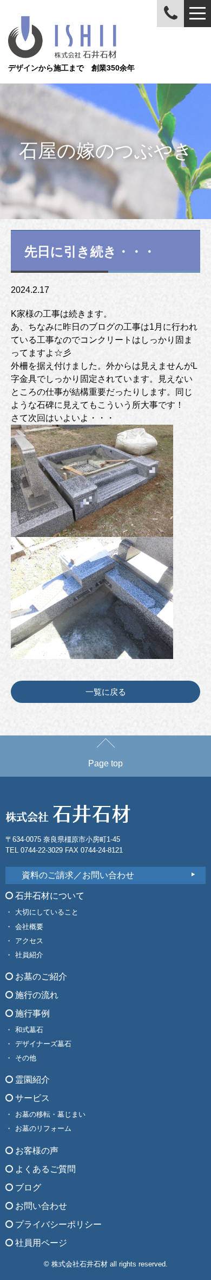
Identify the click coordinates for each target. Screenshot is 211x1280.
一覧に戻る (105, 691)
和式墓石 (29, 1030)
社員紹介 (29, 955)
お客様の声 (35, 1150)
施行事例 (31, 1013)
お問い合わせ (40, 1206)
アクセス (29, 941)
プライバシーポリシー (57, 1224)
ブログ (27, 1187)
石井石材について (48, 895)
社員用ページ (40, 1242)
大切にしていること (46, 912)
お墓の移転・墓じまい (50, 1114)
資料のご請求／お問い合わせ (78, 875)
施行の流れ (35, 995)
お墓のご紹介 (40, 976)
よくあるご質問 (44, 1169)
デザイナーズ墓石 (43, 1044)
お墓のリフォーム (43, 1128)
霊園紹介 (31, 1079)
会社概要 (29, 927)
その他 (25, 1058)
